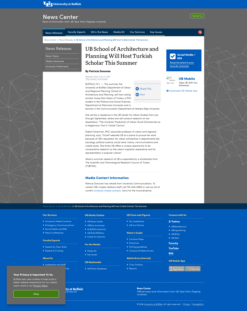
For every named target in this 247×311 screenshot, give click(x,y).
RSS (171, 253)
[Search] (200, 32)
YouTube (174, 248)
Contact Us (197, 16)
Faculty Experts (51, 240)
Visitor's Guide (135, 232)
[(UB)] (123, 4)
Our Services (50, 215)
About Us (48, 258)
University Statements (57, 66)
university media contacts (107, 191)
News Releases (66, 40)
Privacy (186, 304)
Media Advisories (55, 61)
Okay (36, 294)
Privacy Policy (40, 286)
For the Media (92, 244)
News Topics (52, 56)
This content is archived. (96, 79)
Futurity (173, 243)
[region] (36, 285)
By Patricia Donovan (98, 71)
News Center (60, 16)
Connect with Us (177, 215)
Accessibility (198, 304)
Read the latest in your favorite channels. (182, 64)
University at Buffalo (153, 304)
